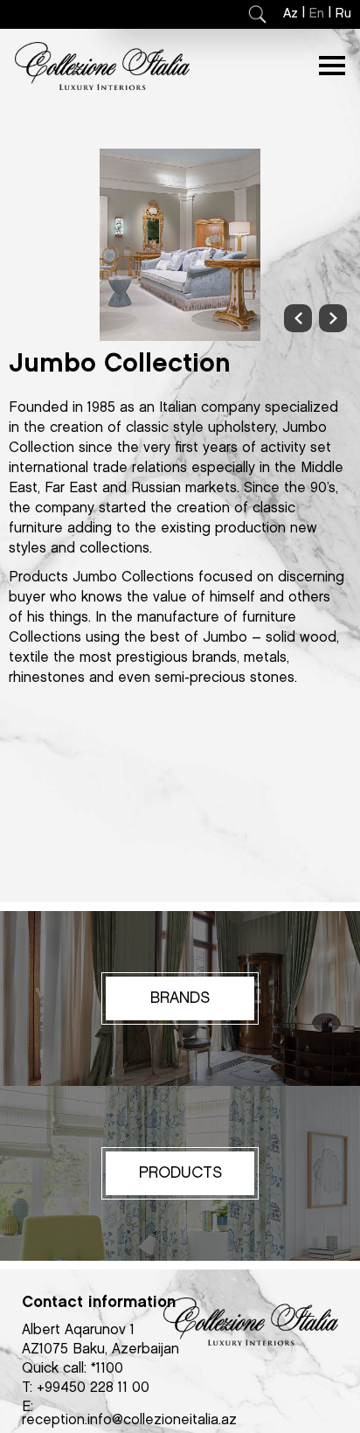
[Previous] (298, 318)
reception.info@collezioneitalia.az (129, 1420)
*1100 (107, 1368)
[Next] (333, 318)
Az (290, 14)
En (316, 14)
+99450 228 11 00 (93, 1388)
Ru (343, 14)
